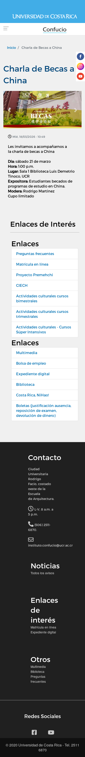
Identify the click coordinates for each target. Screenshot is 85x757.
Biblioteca (25, 384)
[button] (9, 110)
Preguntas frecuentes (35, 253)
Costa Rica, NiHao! (32, 395)
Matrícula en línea (32, 264)
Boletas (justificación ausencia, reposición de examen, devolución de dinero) (43, 410)
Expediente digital (33, 374)
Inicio (11, 47)
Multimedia (26, 352)
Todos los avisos (42, 573)
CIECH (22, 285)
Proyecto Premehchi (34, 275)
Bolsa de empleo (31, 363)
